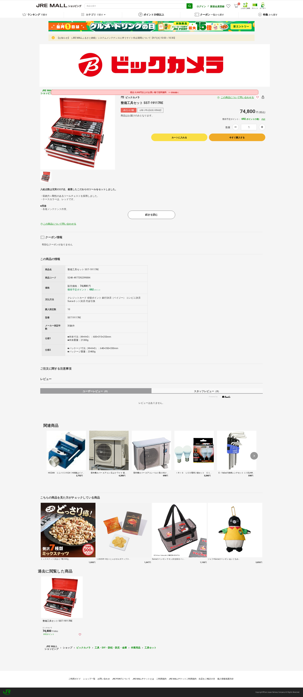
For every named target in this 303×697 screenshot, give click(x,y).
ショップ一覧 (89, 679)
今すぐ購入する (237, 137)
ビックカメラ (83, 647)
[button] (254, 456)
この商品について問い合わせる (237, 97)
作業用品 (135, 647)
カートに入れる (179, 137)
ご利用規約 (161, 679)
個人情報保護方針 (225, 679)
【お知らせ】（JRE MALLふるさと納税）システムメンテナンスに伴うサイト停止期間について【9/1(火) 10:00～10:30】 (116, 38)
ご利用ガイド (74, 679)
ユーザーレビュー (96, 391)
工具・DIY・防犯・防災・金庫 (111, 647)
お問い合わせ (104, 679)
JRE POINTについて (121, 679)
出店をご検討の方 (207, 679)
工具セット (150, 647)
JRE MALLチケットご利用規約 (182, 679)
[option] (77, 132)
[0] (236, 6)
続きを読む (151, 214)
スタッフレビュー (207, 391)
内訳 (263, 119)
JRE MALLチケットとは (143, 679)
